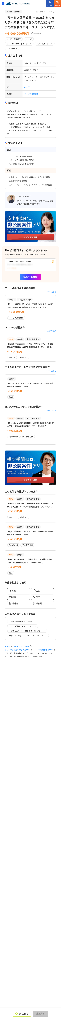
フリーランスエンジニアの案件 (17, 650)
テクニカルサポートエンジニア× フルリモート (28, 635)
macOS (27, 87)
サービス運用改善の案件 (43, 650)
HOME (7, 646)
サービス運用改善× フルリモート (22, 626)
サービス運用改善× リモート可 (21, 621)
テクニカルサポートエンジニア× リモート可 (27, 631)
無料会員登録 (30, 277)
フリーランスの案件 (21, 646)
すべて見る (51, 291)
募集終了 (40, 1013)
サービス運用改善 (31, 94)
